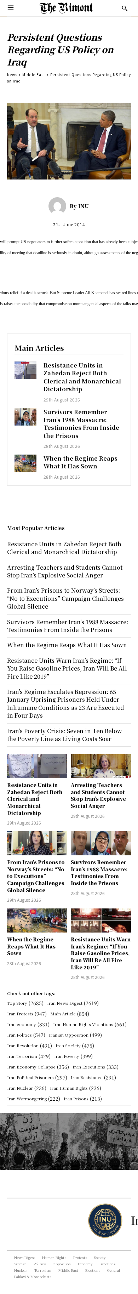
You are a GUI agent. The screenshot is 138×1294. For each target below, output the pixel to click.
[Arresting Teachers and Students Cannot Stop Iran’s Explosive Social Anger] (101, 766)
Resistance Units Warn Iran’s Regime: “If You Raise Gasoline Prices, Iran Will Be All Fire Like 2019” (101, 953)
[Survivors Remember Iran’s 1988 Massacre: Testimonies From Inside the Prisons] (25, 417)
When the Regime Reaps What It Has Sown (80, 462)
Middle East (33, 74)
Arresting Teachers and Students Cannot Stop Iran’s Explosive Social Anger (98, 795)
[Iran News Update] (104, 1220)
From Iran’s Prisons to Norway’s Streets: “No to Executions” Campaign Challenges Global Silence (36, 876)
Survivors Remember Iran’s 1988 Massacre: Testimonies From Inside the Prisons (81, 424)
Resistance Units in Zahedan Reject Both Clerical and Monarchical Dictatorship (82, 377)
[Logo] (66, 8)
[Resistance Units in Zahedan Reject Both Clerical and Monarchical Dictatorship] (25, 370)
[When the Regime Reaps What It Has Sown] (25, 463)
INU (83, 206)
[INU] (59, 206)
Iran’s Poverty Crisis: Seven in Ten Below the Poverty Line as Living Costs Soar (64, 735)
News (12, 74)
